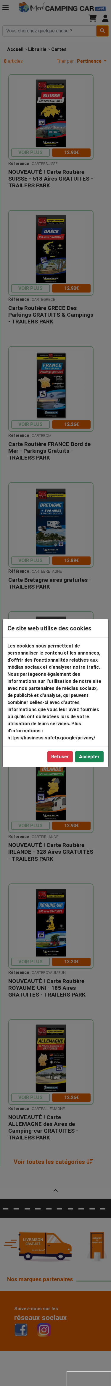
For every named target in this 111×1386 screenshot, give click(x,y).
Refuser (60, 756)
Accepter (89, 756)
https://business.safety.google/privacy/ (51, 738)
